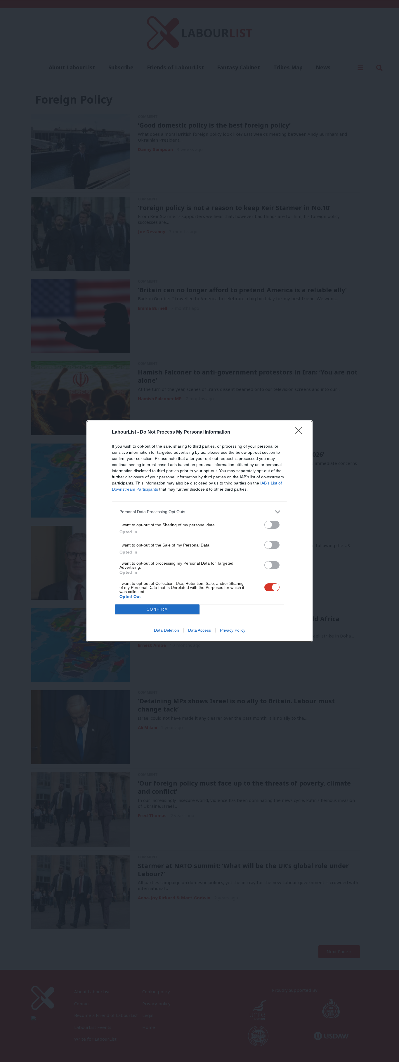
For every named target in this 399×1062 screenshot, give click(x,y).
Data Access (199, 630)
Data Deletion (166, 630)
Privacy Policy (232, 630)
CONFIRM (157, 609)
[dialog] (199, 531)
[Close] (300, 432)
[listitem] (199, 512)
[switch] (272, 525)
